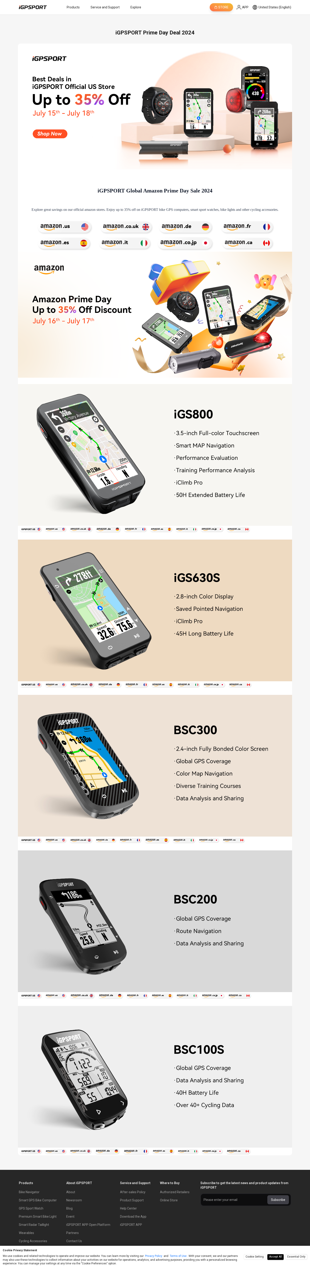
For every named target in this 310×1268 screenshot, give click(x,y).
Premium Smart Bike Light (38, 1216)
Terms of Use (178, 1256)
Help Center (128, 1208)
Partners (72, 1233)
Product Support (132, 1200)
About (70, 1192)
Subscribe (278, 1200)
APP (245, 7)
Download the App (133, 1216)
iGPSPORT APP (131, 1225)
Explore (135, 7)
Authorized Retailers (174, 1192)
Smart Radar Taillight (34, 1225)
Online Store (169, 1200)
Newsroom (74, 1200)
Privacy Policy (153, 1256)
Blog (69, 1208)
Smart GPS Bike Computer (38, 1200)
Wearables (26, 1233)
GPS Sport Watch (31, 1208)
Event (70, 1216)
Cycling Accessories (33, 1241)
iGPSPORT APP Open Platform (88, 1225)
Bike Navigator (29, 1192)
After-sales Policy (132, 1192)
